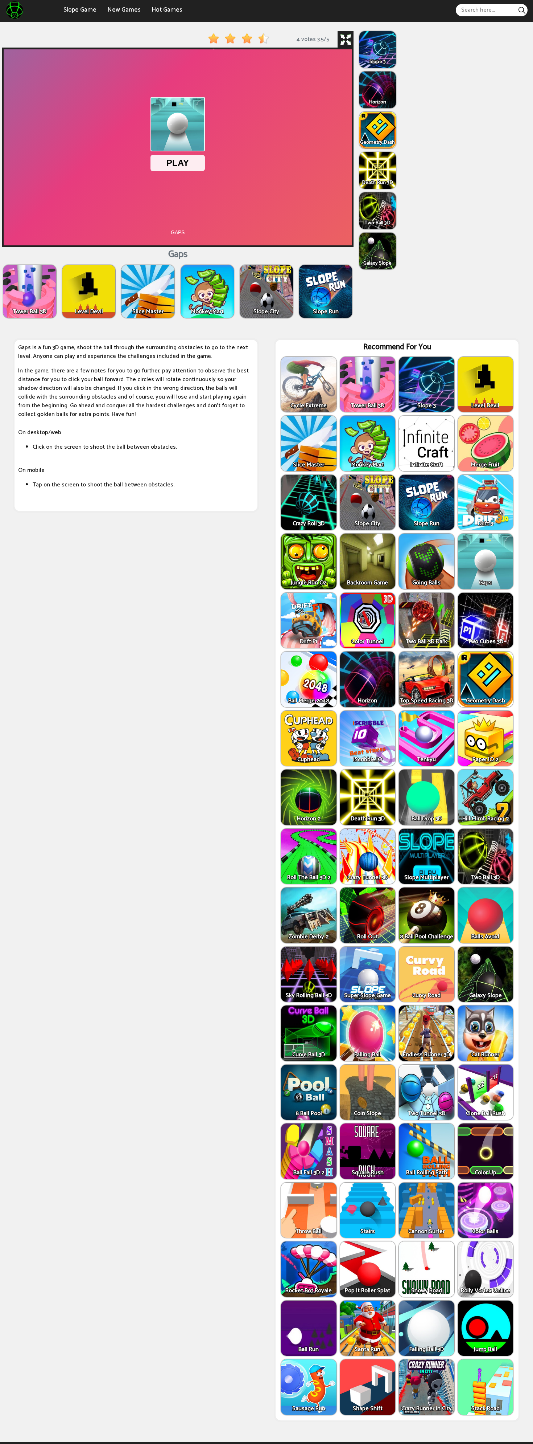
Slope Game (79, 10)
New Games (124, 10)
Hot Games (167, 10)
